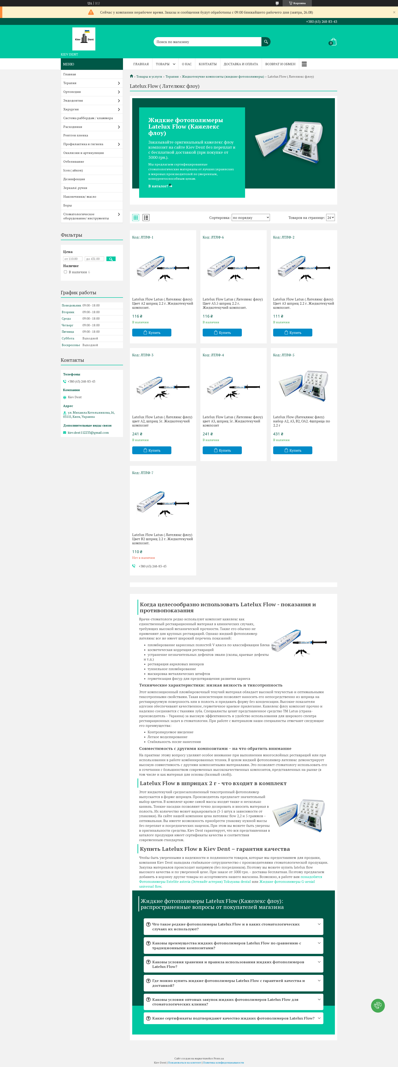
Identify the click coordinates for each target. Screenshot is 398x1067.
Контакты (208, 64)
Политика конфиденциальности (223, 1062)
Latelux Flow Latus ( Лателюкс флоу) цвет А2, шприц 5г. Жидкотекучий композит (162, 421)
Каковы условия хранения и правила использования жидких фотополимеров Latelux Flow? (228, 964)
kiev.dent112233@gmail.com (88, 432)
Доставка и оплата (241, 64)
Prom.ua (219, 1058)
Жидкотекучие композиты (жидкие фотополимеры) (223, 76)
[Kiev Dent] (84, 37)
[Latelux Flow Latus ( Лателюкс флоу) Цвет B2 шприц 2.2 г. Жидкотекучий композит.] (163, 502)
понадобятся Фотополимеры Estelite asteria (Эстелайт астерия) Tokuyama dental (230, 879)
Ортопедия (72, 91)
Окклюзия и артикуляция (83, 152)
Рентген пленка (75, 135)
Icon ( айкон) (73, 170)
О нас (187, 64)
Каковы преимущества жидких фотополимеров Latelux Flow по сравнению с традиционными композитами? (226, 945)
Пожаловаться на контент (184, 1062)
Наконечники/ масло (79, 196)
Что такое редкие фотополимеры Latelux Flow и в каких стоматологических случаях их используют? (226, 926)
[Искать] (266, 39)
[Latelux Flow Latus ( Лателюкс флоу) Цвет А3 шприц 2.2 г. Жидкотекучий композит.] (304, 267)
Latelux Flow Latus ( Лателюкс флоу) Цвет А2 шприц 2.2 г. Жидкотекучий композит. (162, 303)
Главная (141, 64)
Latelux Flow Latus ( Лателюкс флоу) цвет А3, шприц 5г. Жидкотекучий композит (233, 421)
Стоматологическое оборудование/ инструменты (86, 216)
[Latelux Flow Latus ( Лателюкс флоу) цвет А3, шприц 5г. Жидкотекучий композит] (233, 385)
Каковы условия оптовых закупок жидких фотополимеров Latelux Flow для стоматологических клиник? (225, 1002)
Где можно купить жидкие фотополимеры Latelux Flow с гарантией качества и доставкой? (228, 983)
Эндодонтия (73, 100)
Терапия (172, 76)
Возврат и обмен (280, 64)
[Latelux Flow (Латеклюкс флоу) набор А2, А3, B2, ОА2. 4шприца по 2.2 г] (304, 385)
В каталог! (160, 186)
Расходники (72, 126)
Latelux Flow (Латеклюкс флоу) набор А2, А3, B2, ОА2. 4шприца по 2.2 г (301, 421)
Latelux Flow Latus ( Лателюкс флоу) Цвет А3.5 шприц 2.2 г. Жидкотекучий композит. (233, 303)
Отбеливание (73, 161)
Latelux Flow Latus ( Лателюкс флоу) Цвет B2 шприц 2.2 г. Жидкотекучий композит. (162, 539)
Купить (155, 332)
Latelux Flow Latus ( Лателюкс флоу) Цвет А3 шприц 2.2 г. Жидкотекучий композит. (303, 303)
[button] (378, 1006)
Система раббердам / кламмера (88, 118)
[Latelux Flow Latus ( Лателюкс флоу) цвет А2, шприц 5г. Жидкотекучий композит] (163, 385)
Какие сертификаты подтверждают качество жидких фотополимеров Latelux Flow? (233, 1018)
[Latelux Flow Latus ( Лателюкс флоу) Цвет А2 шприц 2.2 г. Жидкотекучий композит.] (163, 267)
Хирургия (71, 109)
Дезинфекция (74, 179)
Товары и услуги (149, 76)
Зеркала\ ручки (75, 188)
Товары (163, 64)
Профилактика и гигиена (83, 144)
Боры (67, 205)
